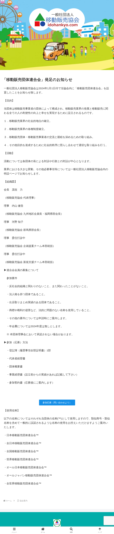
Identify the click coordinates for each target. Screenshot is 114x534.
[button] (105, 434)
